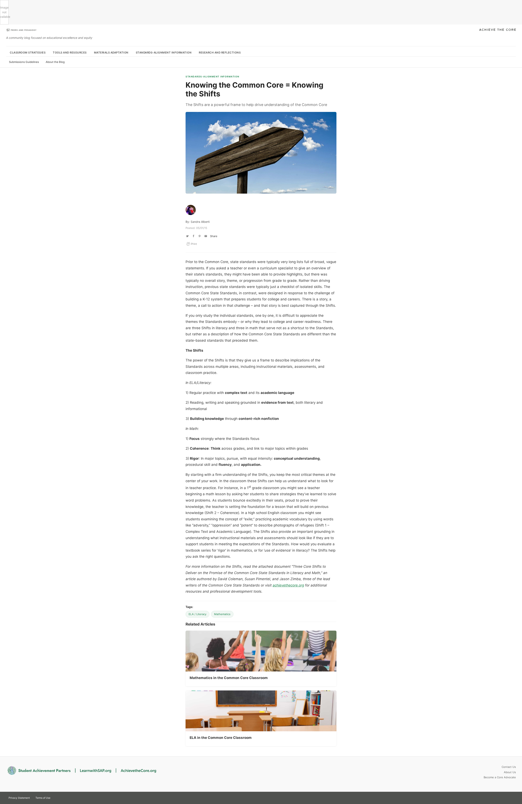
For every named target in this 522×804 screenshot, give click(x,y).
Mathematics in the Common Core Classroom (229, 678)
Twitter (497, 797)
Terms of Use (42, 797)
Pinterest (505, 797)
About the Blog (55, 62)
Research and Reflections (220, 52)
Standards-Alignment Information (164, 52)
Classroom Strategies (27, 52)
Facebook (512, 797)
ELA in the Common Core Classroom (221, 738)
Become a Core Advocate (500, 777)
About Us (510, 772)
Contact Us (509, 766)
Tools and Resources (70, 52)
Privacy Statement (19, 797)
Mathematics (222, 614)
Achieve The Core (497, 30)
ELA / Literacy (197, 614)
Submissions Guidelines (24, 62)
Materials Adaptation (111, 52)
